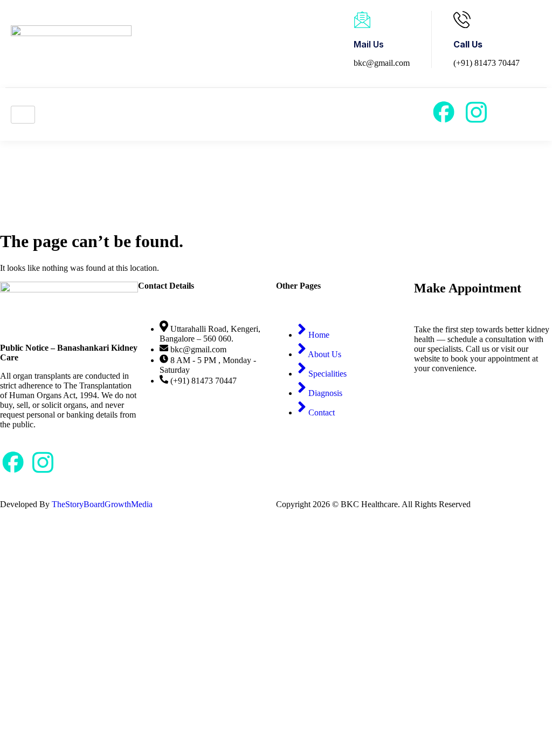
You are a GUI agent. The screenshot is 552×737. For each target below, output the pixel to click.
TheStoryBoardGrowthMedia (102, 504)
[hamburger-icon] (23, 115)
